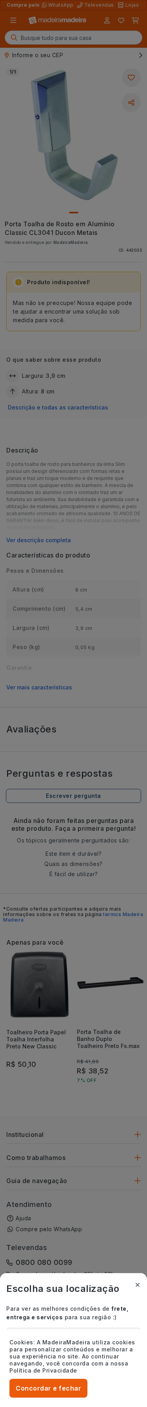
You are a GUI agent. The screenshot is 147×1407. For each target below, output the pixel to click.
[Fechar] (137, 1285)
